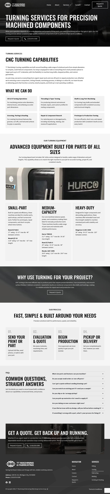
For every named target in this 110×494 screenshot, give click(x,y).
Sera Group (43, 489)
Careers (77, 5)
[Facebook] (7, 482)
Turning (94, 470)
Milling (94, 466)
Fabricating (95, 473)
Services (66, 5)
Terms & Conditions (95, 489)
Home (49, 5)
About (57, 5)
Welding (94, 476)
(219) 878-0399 (15, 477)
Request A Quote (75, 481)
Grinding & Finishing (98, 480)
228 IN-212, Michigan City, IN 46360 (23, 475)
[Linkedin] (10, 482)
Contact (87, 5)
